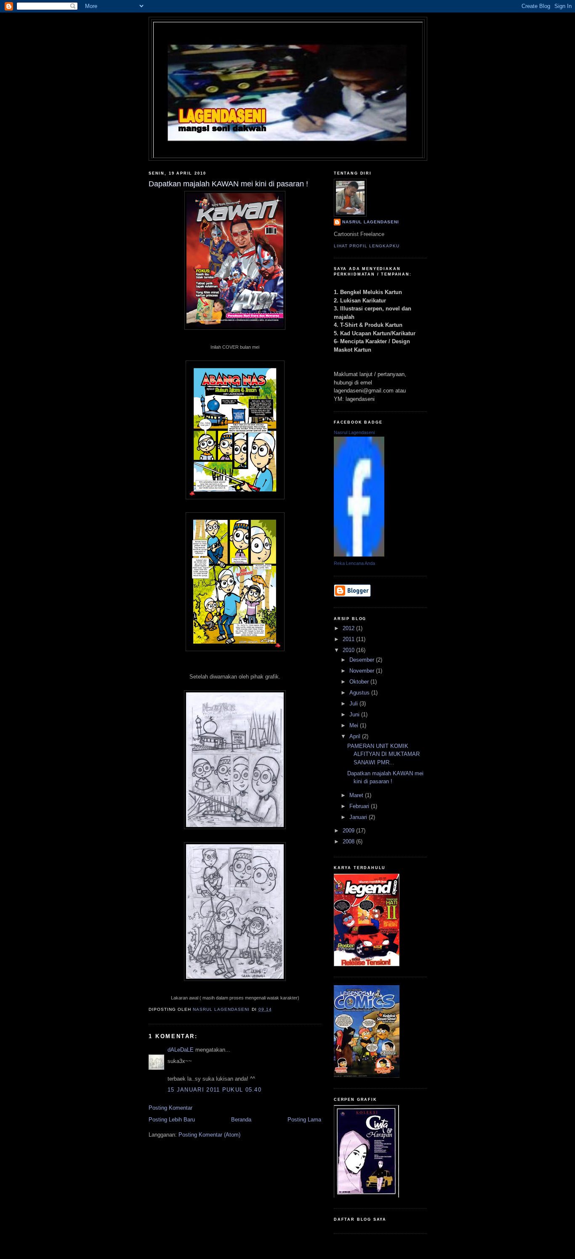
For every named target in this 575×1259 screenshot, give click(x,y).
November (362, 671)
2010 (349, 650)
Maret (357, 795)
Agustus (360, 692)
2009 (349, 830)
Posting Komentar (170, 1108)
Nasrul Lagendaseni (354, 432)
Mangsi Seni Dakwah (288, 34)
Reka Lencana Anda (354, 563)
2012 (349, 628)
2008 (349, 841)
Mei (354, 725)
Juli (354, 703)
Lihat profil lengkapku (366, 246)
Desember (362, 660)
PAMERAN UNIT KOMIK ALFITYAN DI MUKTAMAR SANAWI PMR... (383, 754)
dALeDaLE (181, 1050)
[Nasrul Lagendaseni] (359, 554)
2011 (349, 639)
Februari (360, 806)
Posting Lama (304, 1119)
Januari (359, 817)
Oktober (359, 682)
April (355, 736)
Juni (355, 714)
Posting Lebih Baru (172, 1119)
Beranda (241, 1119)
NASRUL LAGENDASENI (370, 222)
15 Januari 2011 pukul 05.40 (214, 1090)
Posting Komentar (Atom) (209, 1135)
